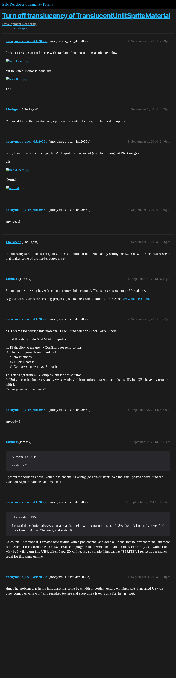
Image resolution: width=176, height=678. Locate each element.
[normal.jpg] (15, 188)
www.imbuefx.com (136, 299)
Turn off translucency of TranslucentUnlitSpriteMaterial (86, 15)
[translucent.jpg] (18, 61)
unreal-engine (20, 28)
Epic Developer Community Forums (28, 4)
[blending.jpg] (16, 79)
